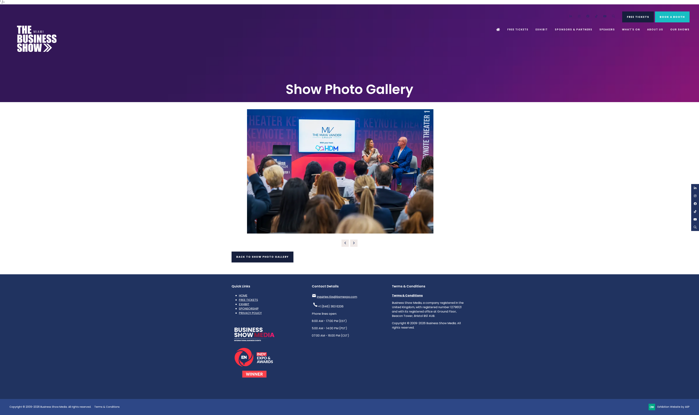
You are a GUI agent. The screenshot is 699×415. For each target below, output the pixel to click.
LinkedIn (571, 16)
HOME (243, 295)
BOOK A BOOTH (672, 17)
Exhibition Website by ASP (673, 407)
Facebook (588, 16)
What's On (631, 29)
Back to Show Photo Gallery (262, 257)
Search (613, 16)
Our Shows (680, 29)
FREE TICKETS (638, 17)
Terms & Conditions (407, 295)
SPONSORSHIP (249, 309)
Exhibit (542, 29)
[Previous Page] (345, 243)
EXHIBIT (244, 304)
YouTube (605, 16)
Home (498, 29)
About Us (655, 29)
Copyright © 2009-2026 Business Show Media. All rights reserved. (50, 407)
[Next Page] (354, 243)
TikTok (596, 16)
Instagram (579, 16)
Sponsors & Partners (573, 29)
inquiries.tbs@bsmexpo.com (337, 297)
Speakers (607, 29)
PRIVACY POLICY (250, 313)
